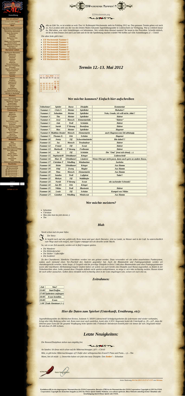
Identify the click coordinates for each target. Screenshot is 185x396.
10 (41, 85)
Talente (12, 85)
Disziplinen (12, 83)
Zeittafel (12, 36)
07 (52, 83)
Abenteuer (12, 98)
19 (47, 87)
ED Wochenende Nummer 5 (55, 40)
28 (52, 89)
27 (50, 89)
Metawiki (12, 139)
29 (55, 89)
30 (58, 89)
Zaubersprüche (12, 90)
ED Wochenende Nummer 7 (55, 44)
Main (12, 142)
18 (44, 87)
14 (52, 85)
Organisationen (12, 70)
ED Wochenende (12, 168)
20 (50, 87)
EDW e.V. (12, 113)
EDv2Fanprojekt (12, 137)
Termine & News (12, 132)
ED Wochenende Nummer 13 (56, 59)
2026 (51, 76)
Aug (47, 76)
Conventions (12, 123)
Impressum (12, 158)
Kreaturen (12, 59)
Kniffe (12, 87)
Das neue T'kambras (12, 66)
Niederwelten (12, 43)
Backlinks (12, 164)
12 (47, 85)
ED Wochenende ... (12, 170)
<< (41, 76)
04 (44, 83)
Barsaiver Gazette (12, 127)
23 (58, 87)
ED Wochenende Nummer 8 (55, 47)
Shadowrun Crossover (12, 44)
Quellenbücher (12, 108)
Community (12, 110)
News (12, 152)
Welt (12, 25)
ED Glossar (12, 129)
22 (55, 87)
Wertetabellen (12, 105)
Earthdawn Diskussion (12, 30)
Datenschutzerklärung (12, 162)
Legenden (12, 72)
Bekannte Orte (12, 38)
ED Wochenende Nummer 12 (56, 57)
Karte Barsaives (12, 33)
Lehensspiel (12, 136)
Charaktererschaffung (12, 92)
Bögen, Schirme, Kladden (12, 126)
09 (58, 83)
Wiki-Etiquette (12, 147)
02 (58, 82)
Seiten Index (12, 153)
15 (55, 85)
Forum (12, 119)
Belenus (159, 380)
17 (41, 87)
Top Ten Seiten (12, 155)
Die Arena (12, 48)
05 (47, 83)
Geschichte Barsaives (12, 31)
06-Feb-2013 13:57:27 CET (142, 380)
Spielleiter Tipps (12, 101)
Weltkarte (12, 35)
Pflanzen (12, 62)
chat (16, 22)
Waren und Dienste (12, 69)
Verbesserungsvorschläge (12, 149)
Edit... (12, 186)
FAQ (12, 160)
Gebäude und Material (12, 100)
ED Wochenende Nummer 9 (55, 49)
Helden (12, 79)
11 (44, 85)
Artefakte (12, 67)
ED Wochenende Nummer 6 (55, 42)
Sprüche (12, 134)
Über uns (12, 145)
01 (55, 82)
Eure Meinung (12, 150)
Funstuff (12, 131)
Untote (12, 61)
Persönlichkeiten (12, 64)
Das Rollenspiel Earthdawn (12, 28)
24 (41, 89)
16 (58, 85)
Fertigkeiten (12, 88)
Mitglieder (12, 114)
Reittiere (12, 74)
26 (47, 89)
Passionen (12, 56)
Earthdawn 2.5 (12, 46)
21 (52, 87)
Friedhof (12, 80)
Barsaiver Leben (12, 50)
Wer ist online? (12, 19)
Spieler (12, 76)
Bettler (109, 356)
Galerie (12, 118)
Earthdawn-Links (12, 121)
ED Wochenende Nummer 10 (56, 52)
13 (50, 85)
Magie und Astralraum (12, 41)
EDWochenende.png (101, 14)
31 (41, 91)
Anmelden (12, 144)
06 (50, 83)
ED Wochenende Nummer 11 (56, 54)
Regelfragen (12, 103)
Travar (12, 39)
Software (12, 124)
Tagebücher (12, 82)
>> (58, 76)
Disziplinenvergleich (12, 106)
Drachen (12, 57)
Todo (12, 157)
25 (44, 89)
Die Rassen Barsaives (12, 52)
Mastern (12, 95)
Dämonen (12, 54)
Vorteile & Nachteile (12, 93)
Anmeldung (13, 15)
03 (41, 83)
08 (55, 83)
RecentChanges (12, 167)
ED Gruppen (12, 116)
